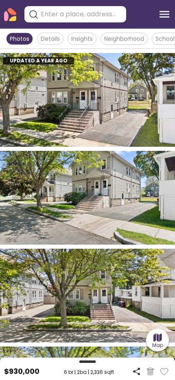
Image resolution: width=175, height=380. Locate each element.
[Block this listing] (150, 371)
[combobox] (81, 14)
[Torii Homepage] (10, 14)
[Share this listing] (136, 371)
